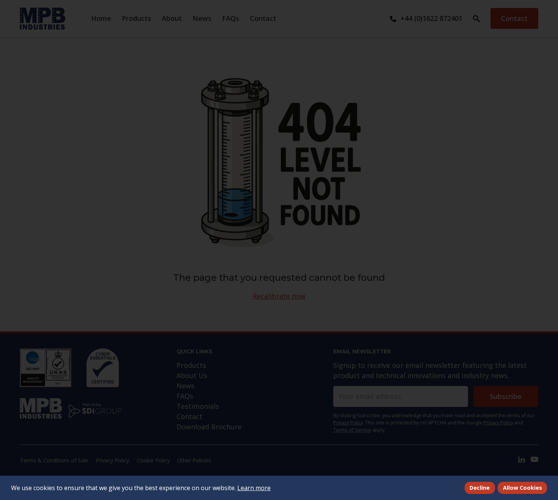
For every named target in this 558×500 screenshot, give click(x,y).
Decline (480, 487)
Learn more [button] (254, 488)
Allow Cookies (522, 487)
